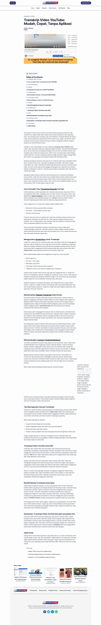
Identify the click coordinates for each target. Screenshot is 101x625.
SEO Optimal (61, 8)
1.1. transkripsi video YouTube (33, 79)
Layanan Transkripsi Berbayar (45, 100)
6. (38, 105)
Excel (32, 8)
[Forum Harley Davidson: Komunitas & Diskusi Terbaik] (65, 571)
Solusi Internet (52, 8)
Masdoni (30, 28)
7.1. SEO (28, 113)
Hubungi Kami (86, 3)
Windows (44, 8)
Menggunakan (31, 89)
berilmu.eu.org (83, 590)
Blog (68, 8)
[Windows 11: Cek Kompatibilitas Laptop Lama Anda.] (35, 572)
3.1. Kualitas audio (31, 92)
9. (47, 120)
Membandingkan (32, 100)
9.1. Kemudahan (30, 123)
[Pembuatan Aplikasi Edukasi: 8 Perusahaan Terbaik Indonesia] (20, 571)
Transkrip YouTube (29, 16)
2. (26, 82)
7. (38, 110)
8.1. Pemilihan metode (32, 118)
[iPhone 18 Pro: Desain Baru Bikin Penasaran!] (50, 573)
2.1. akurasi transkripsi (32, 84)
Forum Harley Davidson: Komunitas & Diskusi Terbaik (65, 578)
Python (38, 8)
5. (26, 100)
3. (26, 89)
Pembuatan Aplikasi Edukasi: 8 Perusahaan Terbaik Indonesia (20, 577)
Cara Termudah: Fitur (33, 82)
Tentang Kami (33, 590)
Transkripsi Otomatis (45, 82)
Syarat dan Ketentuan (65, 590)
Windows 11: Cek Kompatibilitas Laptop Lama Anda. (35, 580)
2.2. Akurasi (29, 87)
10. (30, 126)
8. (39, 115)
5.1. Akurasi (29, 102)
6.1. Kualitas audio (31, 107)
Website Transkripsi (41, 95)
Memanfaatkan (31, 95)
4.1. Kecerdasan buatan (32, 97)
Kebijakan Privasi (53, 590)
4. (26, 94)
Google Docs (39, 89)
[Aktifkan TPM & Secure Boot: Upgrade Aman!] (80, 572)
